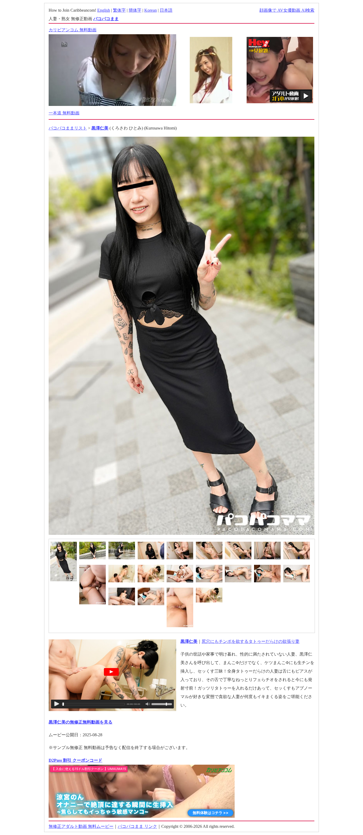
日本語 (166, 10)
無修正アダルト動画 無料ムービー (81, 826)
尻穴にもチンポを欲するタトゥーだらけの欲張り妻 (250, 641)
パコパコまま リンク (137, 826)
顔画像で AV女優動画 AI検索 (286, 10)
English (103, 10)
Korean (150, 10)
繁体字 (119, 10)
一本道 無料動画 (64, 113)
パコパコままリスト (68, 128)
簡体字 (135, 10)
